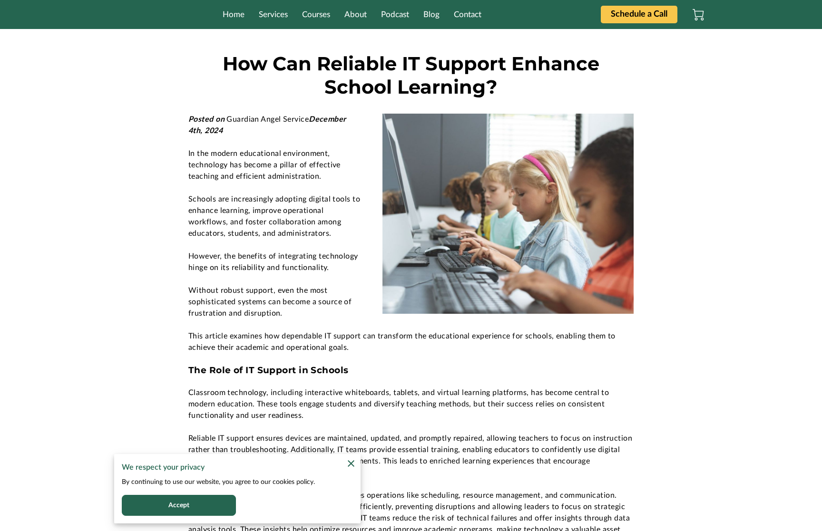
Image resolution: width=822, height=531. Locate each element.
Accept (179, 505)
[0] (698, 14)
